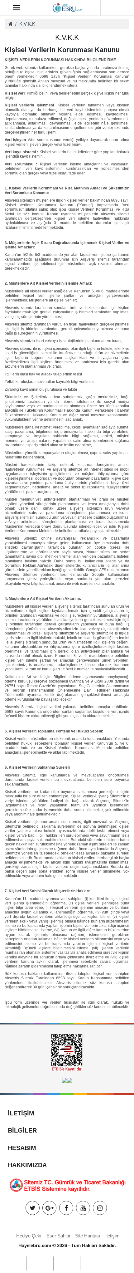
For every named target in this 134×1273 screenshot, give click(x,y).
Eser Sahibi (58, 1235)
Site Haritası (87, 1235)
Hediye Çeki (28, 1235)
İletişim (112, 1235)
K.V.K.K (27, 24)
